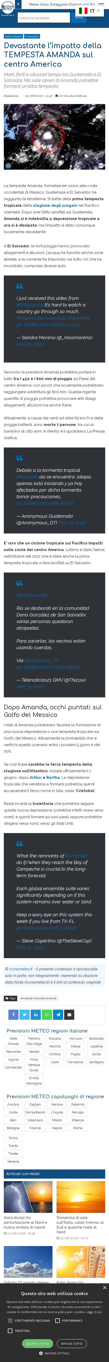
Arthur (36, 777)
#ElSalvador (29, 304)
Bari (13, 1120)
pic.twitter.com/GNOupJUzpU (48, 324)
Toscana (55, 1038)
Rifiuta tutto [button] (71, 1344)
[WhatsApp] (47, 1015)
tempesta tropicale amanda (38, 998)
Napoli (57, 1128)
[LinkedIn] (36, 1015)
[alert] (54, 1322)
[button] (54, 1353)
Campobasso (35, 1112)
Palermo (77, 1104)
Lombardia (13, 1067)
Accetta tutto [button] (37, 1344)
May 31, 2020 (30, 344)
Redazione (11, 96)
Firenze (35, 1128)
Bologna (13, 1128)
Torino (13, 1138)
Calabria (96, 1046)
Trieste (13, 1154)
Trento (13, 1146)
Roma (77, 1128)
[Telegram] (58, 1015)
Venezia (13, 1161)
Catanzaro (35, 1120)
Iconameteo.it (20, 969)
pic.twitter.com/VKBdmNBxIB (47, 667)
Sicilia (96, 1054)
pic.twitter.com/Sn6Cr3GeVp (46, 927)
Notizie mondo (13, 36)
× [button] (104, 1288)
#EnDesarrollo (32, 595)
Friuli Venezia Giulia (34, 1065)
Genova (57, 1104)
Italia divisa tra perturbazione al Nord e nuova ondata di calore (25, 1222)
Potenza (78, 1120)
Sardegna (96, 1062)
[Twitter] (25, 1015)
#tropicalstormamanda (41, 318)
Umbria (55, 1054)
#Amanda (79, 318)
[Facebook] (13, 1015)
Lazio (55, 1062)
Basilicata (96, 1038)
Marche (55, 1046)
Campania (75, 1062)
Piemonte (13, 1052)
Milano (57, 1120)
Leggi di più (94, 1312)
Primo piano (32, 36)
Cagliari (35, 1104)
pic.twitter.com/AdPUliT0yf (44, 503)
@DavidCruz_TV (41, 660)
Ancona (13, 1104)
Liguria (13, 1059)
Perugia (78, 1112)
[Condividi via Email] (69, 1015)
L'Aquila (57, 1112)
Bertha (53, 777)
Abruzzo (75, 1038)
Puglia (75, 1054)
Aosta (13, 1112)
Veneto (34, 1052)
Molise (75, 1046)
